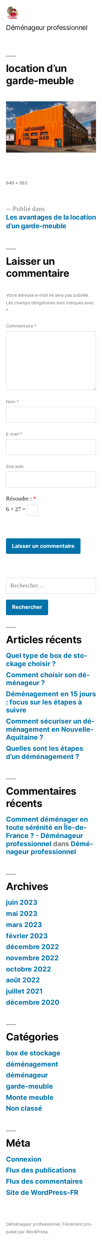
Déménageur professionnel (46, 27)
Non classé (24, 1108)
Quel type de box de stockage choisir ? (46, 659)
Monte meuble (30, 1097)
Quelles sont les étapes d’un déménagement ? (44, 752)
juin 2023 (21, 902)
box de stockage (33, 1053)
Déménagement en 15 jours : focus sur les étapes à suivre (51, 702)
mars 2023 (24, 925)
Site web (15, 466)
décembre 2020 (32, 1002)
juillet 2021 (24, 991)
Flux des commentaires (44, 1181)
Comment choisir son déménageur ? (48, 679)
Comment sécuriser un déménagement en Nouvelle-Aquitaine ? (50, 729)
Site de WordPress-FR (42, 1192)
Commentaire (21, 326)
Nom (12, 401)
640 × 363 (16, 183)
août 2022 (23, 980)
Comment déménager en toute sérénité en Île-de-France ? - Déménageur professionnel (47, 831)
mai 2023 (21, 913)
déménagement (32, 1064)
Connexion (23, 1159)
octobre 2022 (28, 969)
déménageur (27, 1075)
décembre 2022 (32, 947)
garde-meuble (29, 1086)
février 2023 (27, 936)
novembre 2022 (32, 958)
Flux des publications (41, 1170)
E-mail (14, 434)
